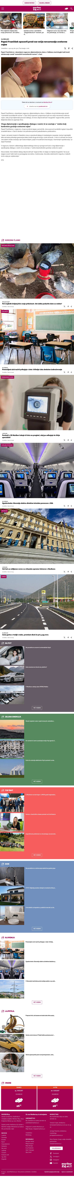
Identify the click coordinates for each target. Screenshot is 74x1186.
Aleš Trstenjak (30, 1150)
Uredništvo (29, 1133)
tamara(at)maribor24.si (56, 1125)
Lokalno (3, 1135)
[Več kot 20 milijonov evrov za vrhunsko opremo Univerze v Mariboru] (37, 536)
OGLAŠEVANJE (56, 1148)
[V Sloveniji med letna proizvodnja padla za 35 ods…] (12, 989)
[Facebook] (68, 306)
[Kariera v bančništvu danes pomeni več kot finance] (12, 822)
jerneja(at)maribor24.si (56, 1135)
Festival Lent (5, 1154)
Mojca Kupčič (30, 1143)
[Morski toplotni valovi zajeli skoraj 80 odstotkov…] (12, 729)
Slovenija (4, 1137)
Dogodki (3, 1159)
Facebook (56, 1153)
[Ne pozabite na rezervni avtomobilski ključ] (12, 655)
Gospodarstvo (5, 1144)
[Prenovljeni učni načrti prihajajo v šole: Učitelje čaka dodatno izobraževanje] (37, 336)
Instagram (56, 1160)
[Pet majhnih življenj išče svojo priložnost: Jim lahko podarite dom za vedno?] (37, 271)
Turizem (3, 1152)
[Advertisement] (37, 185)
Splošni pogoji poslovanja (51, 1172)
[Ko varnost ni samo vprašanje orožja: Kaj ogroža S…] (12, 748)
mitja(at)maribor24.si (39, 1129)
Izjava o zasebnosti (67, 1172)
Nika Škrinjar (29, 1145)
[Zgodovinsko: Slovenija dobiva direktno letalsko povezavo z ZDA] (37, 470)
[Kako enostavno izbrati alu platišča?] (12, 675)
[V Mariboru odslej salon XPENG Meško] (12, 694)
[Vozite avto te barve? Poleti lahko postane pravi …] (12, 1043)
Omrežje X (56, 1156)
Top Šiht (3, 1157)
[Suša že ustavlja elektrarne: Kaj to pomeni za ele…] (12, 768)
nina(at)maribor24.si (55, 1143)
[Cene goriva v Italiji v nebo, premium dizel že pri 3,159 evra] (37, 602)
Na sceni (4, 1148)
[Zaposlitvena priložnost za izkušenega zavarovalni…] (12, 842)
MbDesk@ (28, 1135)
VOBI (2, 1173)
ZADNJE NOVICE (29, 3)
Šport (3, 1142)
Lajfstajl (3, 1150)
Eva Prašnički (29, 1148)
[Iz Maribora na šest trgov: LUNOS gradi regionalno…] (12, 802)
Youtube (55, 1163)
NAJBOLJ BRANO (44, 3)
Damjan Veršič (30, 1141)
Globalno (4, 1146)
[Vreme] (66, 8)
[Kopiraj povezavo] (71, 306)
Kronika (3, 1139)
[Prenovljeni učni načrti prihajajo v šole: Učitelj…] (12, 950)
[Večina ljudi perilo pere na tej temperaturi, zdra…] (12, 1062)
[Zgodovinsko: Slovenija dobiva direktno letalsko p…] (12, 969)
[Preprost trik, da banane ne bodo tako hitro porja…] (12, 1023)
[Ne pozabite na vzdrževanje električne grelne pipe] (12, 876)
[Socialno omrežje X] (64, 306)
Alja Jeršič (29, 1152)
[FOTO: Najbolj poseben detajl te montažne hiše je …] (12, 896)
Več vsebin (37, 708)
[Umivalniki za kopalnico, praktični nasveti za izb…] (12, 915)
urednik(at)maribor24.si (32, 1122)
